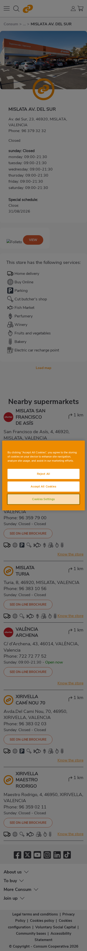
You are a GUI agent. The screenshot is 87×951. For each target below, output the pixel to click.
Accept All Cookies (43, 486)
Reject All (43, 474)
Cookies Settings (43, 499)
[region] (43, 476)
